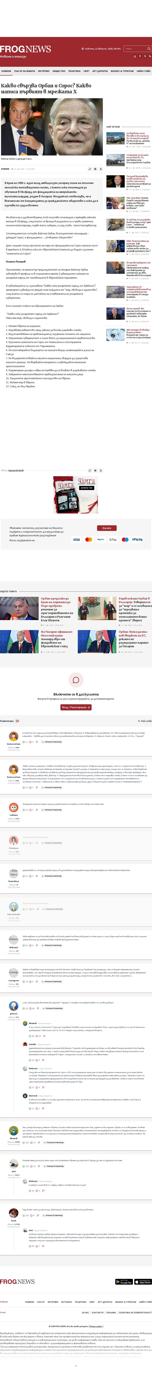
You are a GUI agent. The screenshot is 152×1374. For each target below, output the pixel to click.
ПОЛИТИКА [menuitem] (74, 71)
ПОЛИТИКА (80, 1302)
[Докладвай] (37, 742)
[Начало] (135, 56)
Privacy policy (96, 1326)
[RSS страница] (150, 56)
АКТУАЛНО (66, 1302)
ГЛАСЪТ (41, 1302)
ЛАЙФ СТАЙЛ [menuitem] (144, 71)
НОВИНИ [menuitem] (6, 71)
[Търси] (149, 48)
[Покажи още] (76, 1366)
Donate (107, 528)
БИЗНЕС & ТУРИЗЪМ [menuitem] (122, 71)
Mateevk (33, 1095)
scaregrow (13, 980)
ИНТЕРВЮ (53, 1302)
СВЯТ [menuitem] (86, 71)
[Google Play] (124, 1282)
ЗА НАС (85, 1312)
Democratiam (13, 744)
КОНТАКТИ (97, 1312)
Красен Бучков (16, 470)
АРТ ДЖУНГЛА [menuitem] (100, 71)
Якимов (33, 1023)
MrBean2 (14, 947)
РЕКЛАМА (111, 1312)
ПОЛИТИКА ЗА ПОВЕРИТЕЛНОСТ (135, 1312)
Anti (14, 1171)
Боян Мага (13, 881)
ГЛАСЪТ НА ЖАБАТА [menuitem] (24, 71)
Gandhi (32, 1044)
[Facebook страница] (140, 56)
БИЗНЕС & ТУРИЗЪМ (125, 1302)
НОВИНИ (5, 169)
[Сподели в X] (101, 169)
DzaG (13, 1220)
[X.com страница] (145, 56)
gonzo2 (13, 1013)
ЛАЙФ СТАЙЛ (145, 1302)
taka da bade (13, 914)
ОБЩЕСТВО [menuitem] (59, 71)
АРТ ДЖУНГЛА (105, 1302)
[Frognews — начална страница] (17, 1281)
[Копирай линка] (90, 169)
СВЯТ (92, 1302)
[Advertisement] (76, 18)
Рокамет (13, 848)
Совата (14, 815)
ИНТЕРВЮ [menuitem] (43, 71)
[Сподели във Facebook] (95, 169)
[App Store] (143, 1282)
